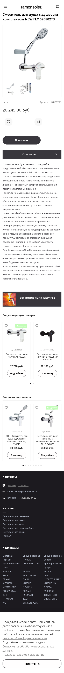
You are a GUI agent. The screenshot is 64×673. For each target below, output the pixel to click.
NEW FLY (27, 587)
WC (4, 602)
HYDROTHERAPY (52, 579)
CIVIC (46, 575)
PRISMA (27, 590)
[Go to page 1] (30, 383)
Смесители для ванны (14, 531)
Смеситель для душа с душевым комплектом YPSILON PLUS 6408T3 (47, 440)
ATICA (6, 575)
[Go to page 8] (41, 465)
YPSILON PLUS (30, 602)
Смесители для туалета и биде (18, 528)
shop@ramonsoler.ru (26, 491)
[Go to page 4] (30, 465)
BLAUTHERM (29, 575)
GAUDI (26, 579)
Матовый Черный (7, 557)
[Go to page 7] (38, 465)
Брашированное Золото (53, 557)
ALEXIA (26, 571)
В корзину (47, 373)
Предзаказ (21, 140)
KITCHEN (7, 583)
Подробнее (16, 373)
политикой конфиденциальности (25, 638)
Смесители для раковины (16, 516)
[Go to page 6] (36, 465)
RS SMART (28, 594)
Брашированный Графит (53, 565)
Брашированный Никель (32, 557)
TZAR (25, 598)
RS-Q (5, 594)
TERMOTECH (50, 594)
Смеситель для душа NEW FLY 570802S (16, 355)
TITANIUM (8, 598)
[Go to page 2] (33, 383)
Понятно (32, 663)
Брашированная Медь (11, 565)
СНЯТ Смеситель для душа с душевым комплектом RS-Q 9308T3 (16, 440)
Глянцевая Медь (31, 563)
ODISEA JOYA (9, 590)
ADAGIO (7, 571)
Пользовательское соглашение (23, 654)
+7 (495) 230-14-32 (27, 497)
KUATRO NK (50, 583)
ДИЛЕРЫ (11, 485)
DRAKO (6, 579)
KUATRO (27, 583)
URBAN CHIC (50, 598)
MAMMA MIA (9, 587)
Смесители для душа (13, 524)
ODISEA (48, 587)
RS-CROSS (49, 590)
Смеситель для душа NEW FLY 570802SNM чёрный (47, 356)
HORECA (7, 535)
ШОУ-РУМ (23, 485)
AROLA (47, 571)
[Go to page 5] (33, 465)
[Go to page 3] (28, 465)
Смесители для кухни (14, 520)
